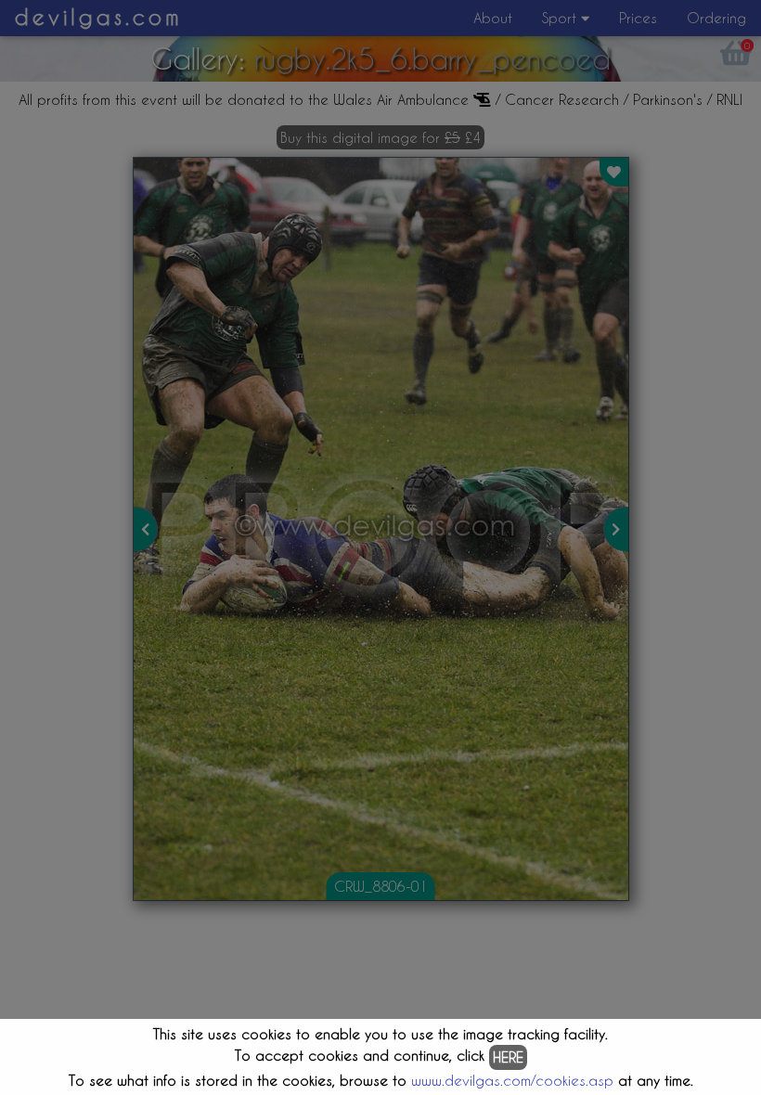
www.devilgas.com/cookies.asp (512, 1080)
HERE (508, 1057)
